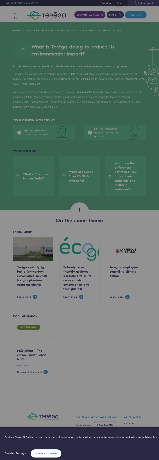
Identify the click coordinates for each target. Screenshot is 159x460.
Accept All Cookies (46, 453)
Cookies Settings (15, 453)
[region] (79, 443)
